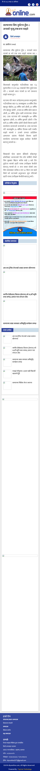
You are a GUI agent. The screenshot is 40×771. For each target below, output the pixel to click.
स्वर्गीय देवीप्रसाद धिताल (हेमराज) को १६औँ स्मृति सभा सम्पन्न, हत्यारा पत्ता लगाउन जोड (20, 296)
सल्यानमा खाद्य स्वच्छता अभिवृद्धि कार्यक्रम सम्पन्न (19, 323)
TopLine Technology (25, 769)
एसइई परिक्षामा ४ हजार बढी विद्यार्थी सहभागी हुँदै (23, 372)
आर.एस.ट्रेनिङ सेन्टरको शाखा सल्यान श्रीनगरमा (19, 268)
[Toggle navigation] (4, 19)
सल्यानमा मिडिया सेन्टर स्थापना (22, 382)
